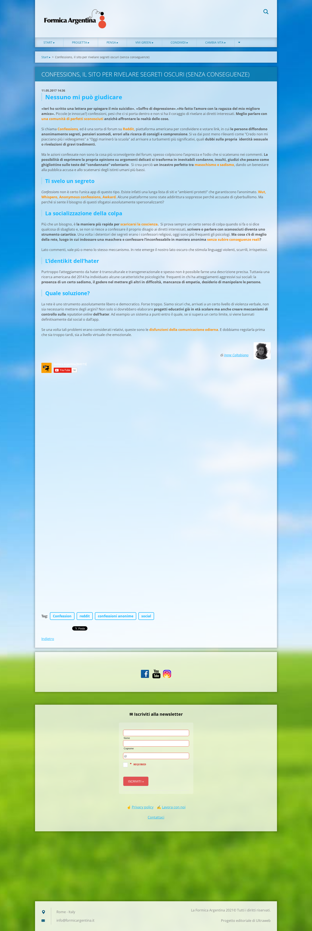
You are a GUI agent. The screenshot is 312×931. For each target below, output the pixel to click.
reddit (85, 616)
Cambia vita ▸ (215, 42)
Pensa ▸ (112, 42)
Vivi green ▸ (144, 42)
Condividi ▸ (179, 42)
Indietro (47, 638)
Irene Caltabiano (236, 355)
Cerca (265, 12)
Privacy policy (142, 807)
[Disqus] (156, 432)
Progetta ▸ (80, 42)
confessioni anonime (115, 616)
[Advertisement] (156, 867)
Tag (44, 616)
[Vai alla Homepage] (75, 14)
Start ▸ (49, 42)
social (146, 616)
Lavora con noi (174, 807)
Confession (62, 616)
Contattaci (156, 817)
